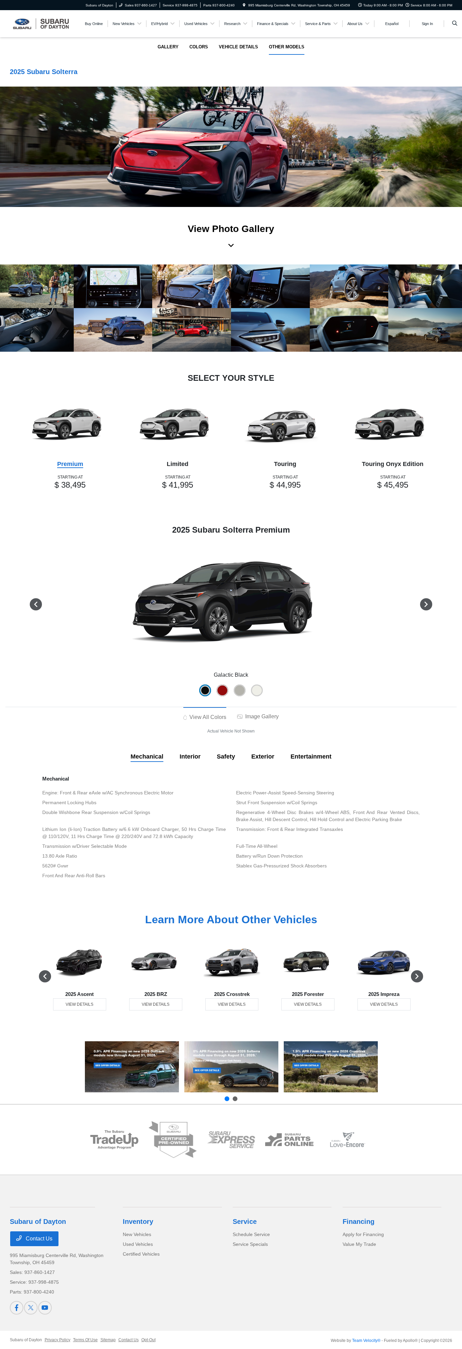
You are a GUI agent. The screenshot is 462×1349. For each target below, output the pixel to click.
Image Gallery (261, 716)
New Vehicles (137, 1234)
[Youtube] (45, 1308)
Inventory (138, 1221)
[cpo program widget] (172, 1139)
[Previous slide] (227, 1098)
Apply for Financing (363, 1234)
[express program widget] (231, 1139)
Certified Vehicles (141, 1254)
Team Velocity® (366, 1340)
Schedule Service (251, 1234)
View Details (79, 1004)
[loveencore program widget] (348, 1139)
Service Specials (250, 1244)
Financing (358, 1221)
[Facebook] (16, 1308)
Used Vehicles (138, 1244)
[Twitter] (31, 1308)
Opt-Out (148, 1340)
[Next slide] (235, 1098)
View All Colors (207, 717)
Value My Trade (359, 1244)
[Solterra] (231, 1066)
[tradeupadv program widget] (114, 1139)
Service (245, 1221)
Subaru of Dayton (26, 1340)
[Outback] (132, 1066)
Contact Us (38, 1238)
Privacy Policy (57, 1340)
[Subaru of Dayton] (40, 23)
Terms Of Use (85, 1340)
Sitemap (108, 1340)
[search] (454, 24)
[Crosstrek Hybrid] (331, 1066)
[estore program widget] (289, 1139)
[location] (244, 5)
